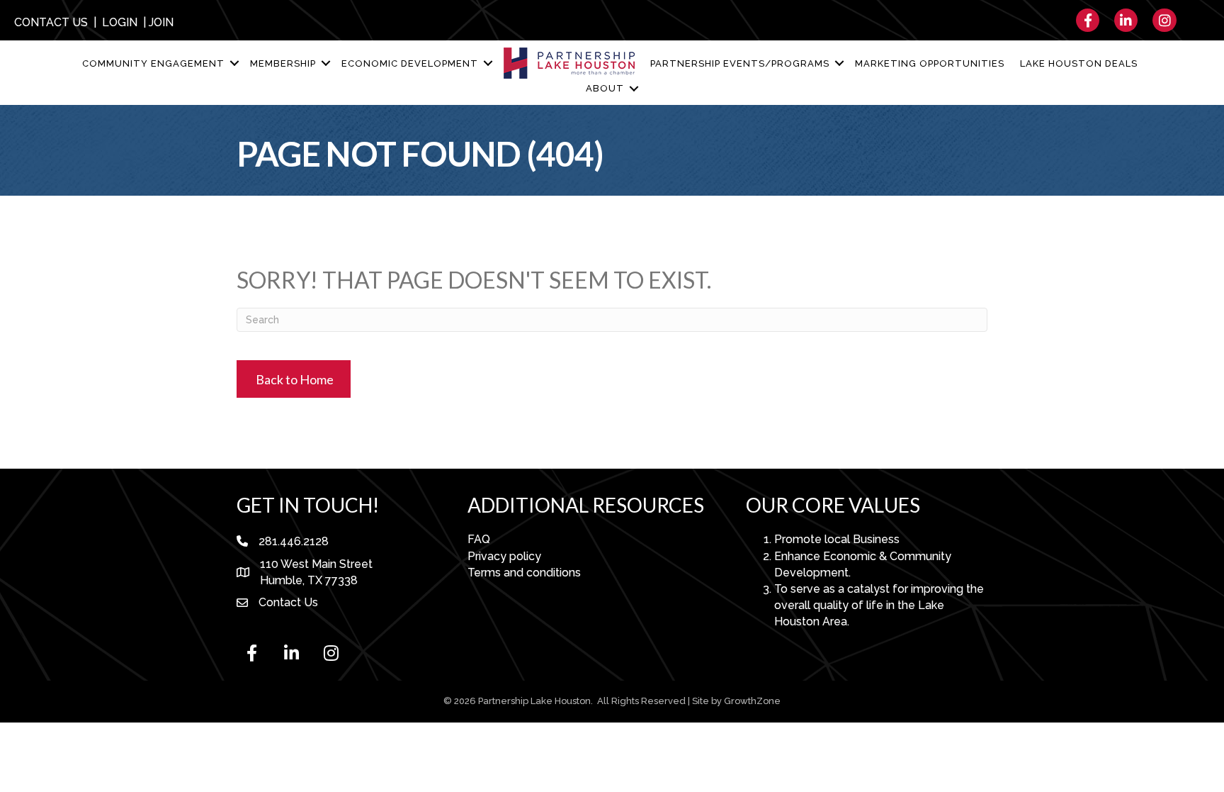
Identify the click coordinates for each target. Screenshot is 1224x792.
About (605, 88)
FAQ (479, 539)
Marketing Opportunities (929, 63)
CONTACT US (51, 22)
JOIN (161, 22)
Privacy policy (504, 556)
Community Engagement (153, 63)
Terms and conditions (524, 572)
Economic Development (409, 63)
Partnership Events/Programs (739, 63)
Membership (283, 63)
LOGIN (119, 22)
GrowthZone (752, 701)
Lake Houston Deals (1079, 63)
